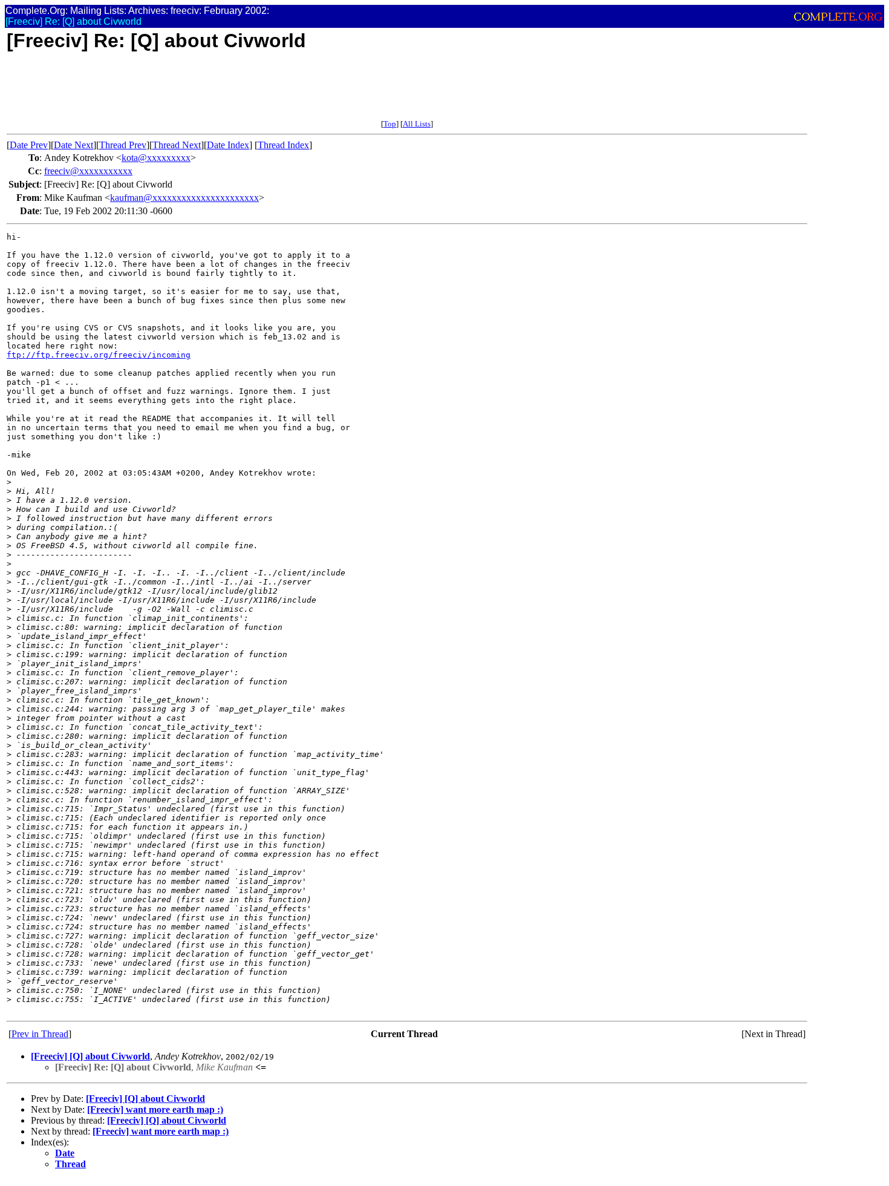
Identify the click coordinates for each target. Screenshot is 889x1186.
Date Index (228, 145)
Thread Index (283, 145)
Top (389, 123)
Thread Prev (122, 145)
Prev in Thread (39, 1034)
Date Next (73, 145)
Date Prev (29, 145)
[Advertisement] (227, 92)
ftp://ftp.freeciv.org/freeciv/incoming (98, 354)
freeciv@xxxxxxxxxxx (88, 171)
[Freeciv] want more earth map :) (155, 1109)
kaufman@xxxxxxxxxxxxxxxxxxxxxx (184, 197)
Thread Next (176, 145)
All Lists (417, 123)
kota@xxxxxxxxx (156, 157)
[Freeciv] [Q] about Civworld (90, 1056)
